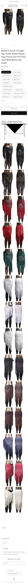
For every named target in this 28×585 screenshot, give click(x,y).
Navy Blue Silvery (7, 89)
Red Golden (6, 82)
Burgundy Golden (18, 96)
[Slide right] (17, 45)
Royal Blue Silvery (7, 86)
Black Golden (17, 72)
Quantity (3, 100)
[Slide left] (10, 45)
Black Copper (6, 75)
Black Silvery (6, 72)
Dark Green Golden (19, 93)
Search (5, 542)
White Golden (6, 79)
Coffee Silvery (19, 89)
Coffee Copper (6, 93)
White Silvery (17, 75)
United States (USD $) (13, 573)
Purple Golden (17, 82)
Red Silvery (17, 79)
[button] (2, 6)
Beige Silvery (6, 96)
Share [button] (4, 527)
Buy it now (14, 113)
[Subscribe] (23, 563)
